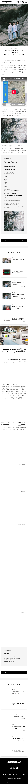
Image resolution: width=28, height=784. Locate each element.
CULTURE (14, 316)
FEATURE (10, 772)
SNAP (19, 772)
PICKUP (15, 772)
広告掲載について (12, 777)
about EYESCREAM (5, 777)
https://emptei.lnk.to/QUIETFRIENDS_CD (12, 190)
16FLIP (23, 424)
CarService (11, 426)
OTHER (23, 774)
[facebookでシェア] (14, 240)
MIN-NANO (6, 424)
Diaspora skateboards (15, 359)
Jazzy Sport (4, 426)
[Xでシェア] (5, 240)
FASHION (14, 712)
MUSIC (13, 257)
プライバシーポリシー (17, 778)
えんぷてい (4, 60)
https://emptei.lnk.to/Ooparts (10, 166)
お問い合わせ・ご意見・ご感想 (21, 777)
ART (13, 736)
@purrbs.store (11, 661)
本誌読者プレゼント (10, 778)
